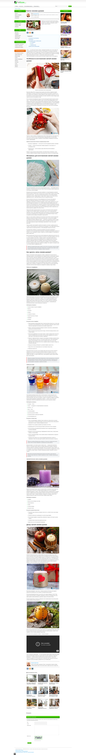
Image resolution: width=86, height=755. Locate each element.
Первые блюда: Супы (18, 54)
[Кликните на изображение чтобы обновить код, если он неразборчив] (38, 739)
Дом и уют (16, 32)
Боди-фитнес (17, 16)
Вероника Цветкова (36, 13)
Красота (16, 13)
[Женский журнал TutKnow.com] (20, 2)
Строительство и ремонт (19, 47)
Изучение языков (18, 35)
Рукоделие (19, 8)
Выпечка (16, 60)
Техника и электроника (18, 45)
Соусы (16, 63)
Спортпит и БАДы (18, 25)
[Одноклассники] (30, 32)
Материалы (31, 39)
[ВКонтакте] (27, 32)
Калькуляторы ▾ (36, 6)
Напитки (16, 66)
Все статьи (21, 6)
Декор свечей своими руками (34, 46)
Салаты (16, 57)
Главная (16, 6)
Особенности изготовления (34, 38)
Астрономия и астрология (19, 44)
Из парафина (33, 42)
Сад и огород (17, 38)
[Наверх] (15, 754)
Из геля (32, 43)
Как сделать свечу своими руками (35, 40)
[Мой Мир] (32, 32)
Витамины (16, 26)
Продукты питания (18, 23)
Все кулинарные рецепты (28, 6)
